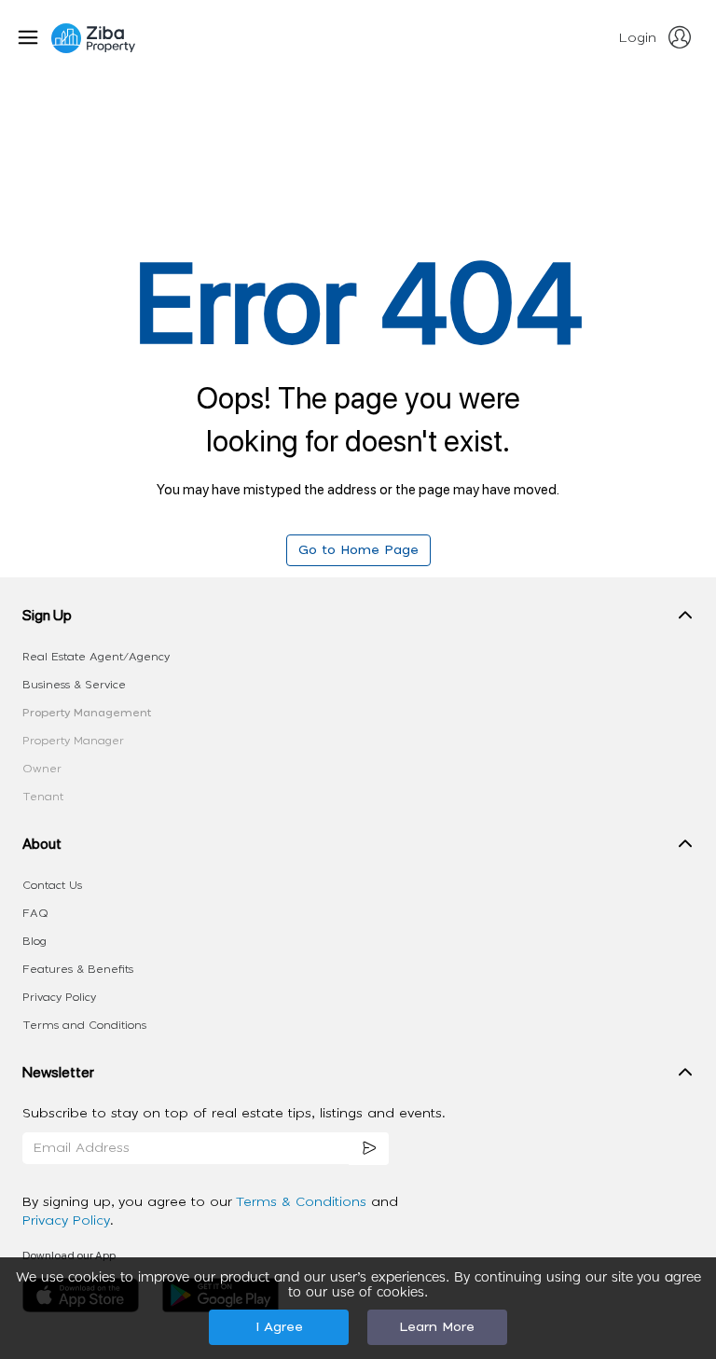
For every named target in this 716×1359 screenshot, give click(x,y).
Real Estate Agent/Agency (96, 656)
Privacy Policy (59, 997)
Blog (34, 941)
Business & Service (74, 684)
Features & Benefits (77, 969)
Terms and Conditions (84, 1025)
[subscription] (369, 1148)
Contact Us (52, 885)
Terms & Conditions (303, 1202)
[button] (358, 619)
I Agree (279, 1327)
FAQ (35, 913)
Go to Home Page (358, 550)
